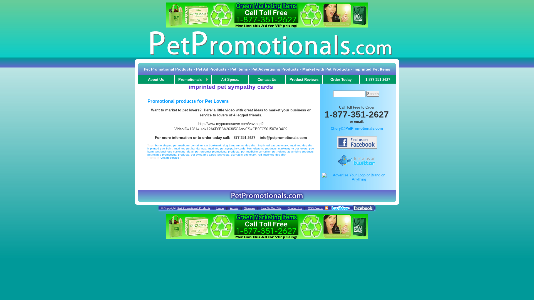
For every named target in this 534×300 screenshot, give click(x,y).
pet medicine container (255, 151)
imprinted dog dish (301, 145)
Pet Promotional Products (193, 208)
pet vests (223, 154)
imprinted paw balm (159, 148)
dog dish (250, 145)
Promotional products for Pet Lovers (188, 101)
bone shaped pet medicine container (178, 145)
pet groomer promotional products (217, 151)
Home (220, 208)
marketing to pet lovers (292, 148)
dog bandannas (233, 145)
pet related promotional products (168, 154)
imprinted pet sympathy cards (226, 148)
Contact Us (295, 208)
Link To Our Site (271, 208)
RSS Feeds (315, 208)
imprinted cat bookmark (273, 145)
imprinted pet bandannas (190, 148)
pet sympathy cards (203, 154)
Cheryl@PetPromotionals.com (357, 128)
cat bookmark (212, 145)
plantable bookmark (243, 154)
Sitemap (249, 208)
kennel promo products (261, 148)
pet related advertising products (292, 151)
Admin (234, 208)
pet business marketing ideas (174, 151)
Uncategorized (169, 157)
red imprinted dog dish (272, 154)
